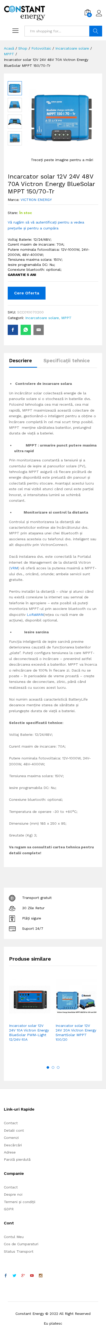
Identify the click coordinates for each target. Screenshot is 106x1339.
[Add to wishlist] (41, 1017)
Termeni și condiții (19, 1202)
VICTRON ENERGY (36, 200)
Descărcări (13, 1145)
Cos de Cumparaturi (21, 1244)
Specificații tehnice (66, 360)
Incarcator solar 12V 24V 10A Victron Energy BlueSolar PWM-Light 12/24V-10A (29, 1033)
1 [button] (48, 1067)
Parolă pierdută (17, 1159)
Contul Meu (14, 1237)
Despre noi (13, 1194)
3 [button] (58, 1067)
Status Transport (18, 1251)
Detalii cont (14, 1130)
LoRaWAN (35, 614)
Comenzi (11, 1138)
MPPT (66, 318)
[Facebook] (5, 1276)
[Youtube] (32, 1276)
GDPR (9, 1209)
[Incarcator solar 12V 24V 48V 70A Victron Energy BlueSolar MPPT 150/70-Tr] (13, 330)
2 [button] (53, 1067)
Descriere (20, 360)
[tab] (23, 363)
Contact (11, 1123)
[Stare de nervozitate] (14, 1276)
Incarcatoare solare (42, 318)
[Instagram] (40, 1276)
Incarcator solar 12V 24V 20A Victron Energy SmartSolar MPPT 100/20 (76, 1033)
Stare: (13, 213)
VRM (14, 568)
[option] (29, 1018)
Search (95, 31)
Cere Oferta (26, 293)
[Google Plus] (23, 1276)
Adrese (10, 1152)
